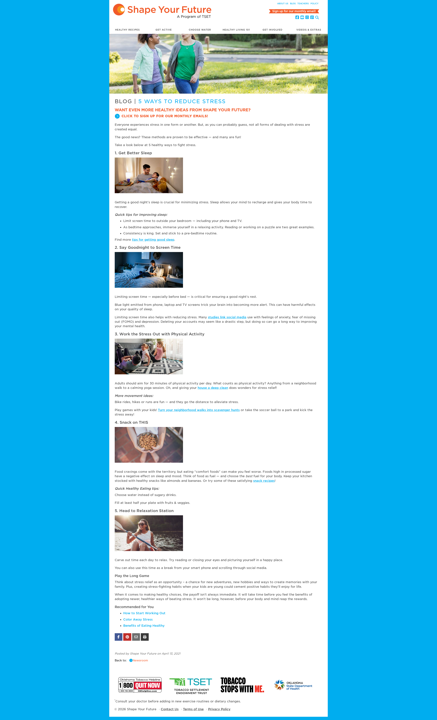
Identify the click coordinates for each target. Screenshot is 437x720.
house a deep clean (213, 388)
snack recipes (264, 481)
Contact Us (170, 709)
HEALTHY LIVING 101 (236, 30)
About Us (282, 3)
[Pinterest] (312, 17)
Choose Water (200, 30)
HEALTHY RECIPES (127, 30)
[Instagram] (307, 17)
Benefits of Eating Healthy (144, 625)
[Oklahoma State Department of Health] (293, 684)
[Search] (317, 17)
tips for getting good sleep (153, 239)
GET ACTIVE (164, 30)
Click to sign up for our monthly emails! (165, 116)
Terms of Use (193, 709)
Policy (314, 3)
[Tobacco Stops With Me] (242, 684)
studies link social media (227, 317)
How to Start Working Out (144, 613)
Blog (293, 3)
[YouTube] (302, 17)
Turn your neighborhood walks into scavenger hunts (199, 410)
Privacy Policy (219, 709)
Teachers (303, 3)
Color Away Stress (138, 619)
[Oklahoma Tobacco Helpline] (140, 684)
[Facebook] (297, 17)
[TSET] (191, 684)
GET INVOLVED (273, 30)
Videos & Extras (308, 30)
